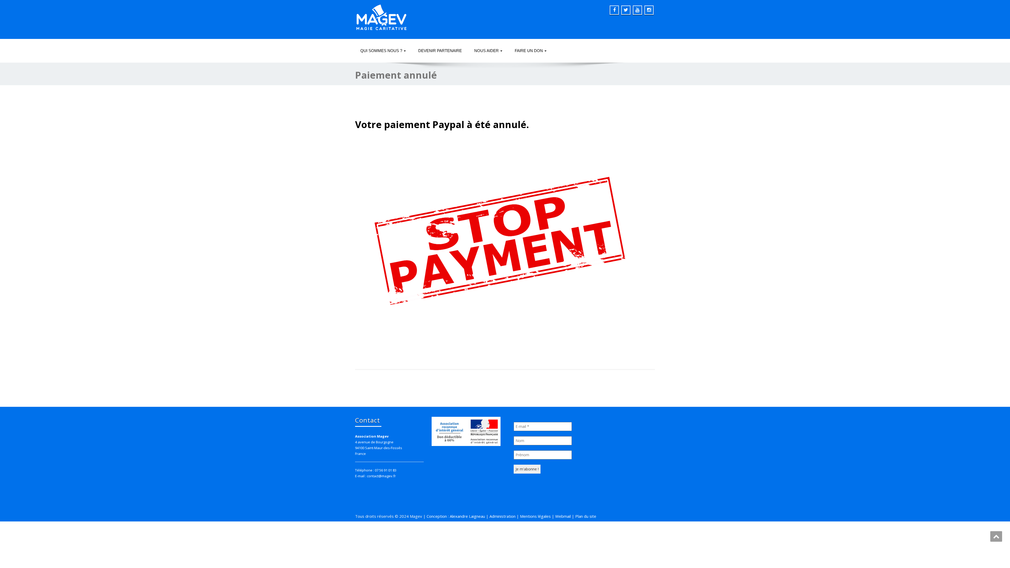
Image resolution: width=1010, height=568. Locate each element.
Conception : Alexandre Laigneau (456, 516)
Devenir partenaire (440, 50)
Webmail (563, 516)
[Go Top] (996, 536)
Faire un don (529, 50)
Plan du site (585, 516)
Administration (502, 516)
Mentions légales (535, 516)
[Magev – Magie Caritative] (381, 16)
